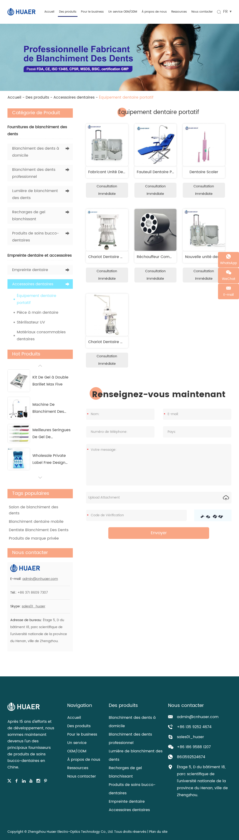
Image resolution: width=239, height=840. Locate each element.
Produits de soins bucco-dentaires (35, 236)
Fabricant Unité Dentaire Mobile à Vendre (127, 172)
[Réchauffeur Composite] (155, 230)
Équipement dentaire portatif (36, 299)
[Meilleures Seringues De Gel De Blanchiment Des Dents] (18, 433)
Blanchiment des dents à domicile (35, 151)
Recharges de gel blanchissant (28, 215)
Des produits (67, 12)
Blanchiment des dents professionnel (33, 173)
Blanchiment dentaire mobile (36, 522)
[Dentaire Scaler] (204, 145)
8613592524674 (191, 757)
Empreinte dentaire (30, 270)
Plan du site (158, 831)
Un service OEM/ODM (122, 12)
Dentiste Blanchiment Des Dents (38, 530)
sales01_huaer (33, 606)
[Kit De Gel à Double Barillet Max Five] (18, 380)
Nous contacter (202, 12)
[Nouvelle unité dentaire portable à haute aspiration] (204, 230)
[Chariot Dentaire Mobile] (107, 315)
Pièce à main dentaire (37, 313)
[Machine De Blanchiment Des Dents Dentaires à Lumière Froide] (18, 408)
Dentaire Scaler (204, 172)
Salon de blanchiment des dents (33, 510)
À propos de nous (154, 12)
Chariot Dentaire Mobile (110, 342)
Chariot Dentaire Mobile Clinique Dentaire (127, 257)
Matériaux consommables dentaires (41, 335)
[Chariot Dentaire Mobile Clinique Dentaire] (107, 230)
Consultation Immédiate (107, 190)
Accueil (49, 12)
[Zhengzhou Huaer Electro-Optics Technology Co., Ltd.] (21, 11)
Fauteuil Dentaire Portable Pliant (167, 172)
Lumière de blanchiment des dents (35, 194)
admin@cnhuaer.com (40, 579)
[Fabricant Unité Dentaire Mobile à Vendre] (107, 145)
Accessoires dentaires (74, 97)
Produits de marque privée (34, 538)
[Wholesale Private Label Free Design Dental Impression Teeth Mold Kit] (18, 459)
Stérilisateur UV (31, 322)
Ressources (179, 12)
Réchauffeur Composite (159, 257)
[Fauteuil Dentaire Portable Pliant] (155, 145)
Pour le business (92, 12)
